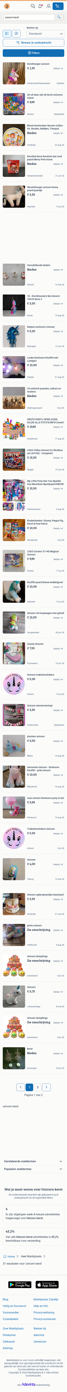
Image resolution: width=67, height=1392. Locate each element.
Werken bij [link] (40, 1328)
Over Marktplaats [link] (13, 1328)
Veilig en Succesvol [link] (14, 1306)
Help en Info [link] (41, 1306)
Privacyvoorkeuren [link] (45, 1319)
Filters (36, 53)
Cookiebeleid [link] (10, 1319)
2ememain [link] (40, 1341)
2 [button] (37, 1087)
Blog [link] (5, 1299)
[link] (7, 6)
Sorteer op (32, 27)
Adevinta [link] (39, 1335)
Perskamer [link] (9, 1335)
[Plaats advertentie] (58, 6)
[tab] (7, 34)
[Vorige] (20, 1087)
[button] (41, 6)
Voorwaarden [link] (11, 1312)
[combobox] (29, 17)
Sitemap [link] (8, 1348)
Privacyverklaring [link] (44, 1312)
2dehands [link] (9, 1341)
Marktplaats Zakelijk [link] (46, 1299)
